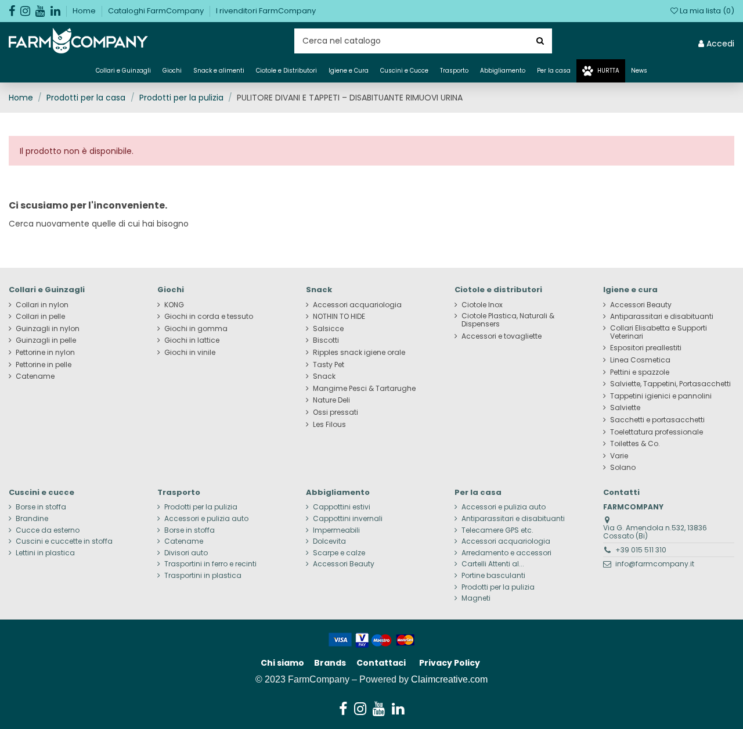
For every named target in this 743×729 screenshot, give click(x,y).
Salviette (625, 408)
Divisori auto (186, 553)
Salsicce (328, 329)
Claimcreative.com (449, 679)
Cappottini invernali (348, 519)
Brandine (32, 519)
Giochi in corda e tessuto (208, 317)
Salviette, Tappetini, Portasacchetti (670, 384)
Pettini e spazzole (639, 372)
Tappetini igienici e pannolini (661, 396)
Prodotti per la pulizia (200, 507)
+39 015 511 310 (640, 550)
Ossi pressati (335, 412)
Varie (619, 456)
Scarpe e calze (339, 553)
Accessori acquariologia (357, 305)
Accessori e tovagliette (501, 336)
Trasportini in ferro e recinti (210, 564)
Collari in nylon (42, 305)
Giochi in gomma (196, 329)
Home (85, 10)
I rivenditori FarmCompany (266, 10)
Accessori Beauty (641, 305)
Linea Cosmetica (640, 360)
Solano (623, 468)
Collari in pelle (40, 317)
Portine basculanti (493, 576)
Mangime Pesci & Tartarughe (364, 389)
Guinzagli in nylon (48, 329)
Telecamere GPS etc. (497, 530)
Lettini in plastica (45, 553)
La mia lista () (706, 10)
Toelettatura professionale (656, 432)
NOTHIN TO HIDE (339, 317)
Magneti (475, 598)
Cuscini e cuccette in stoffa (64, 541)
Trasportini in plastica (202, 576)
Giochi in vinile (189, 353)
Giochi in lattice (191, 340)
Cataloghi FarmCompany (156, 10)
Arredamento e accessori (506, 553)
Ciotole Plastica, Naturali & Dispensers (507, 320)
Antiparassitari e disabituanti (661, 317)
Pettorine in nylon (45, 353)
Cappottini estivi (341, 507)
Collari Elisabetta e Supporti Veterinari (658, 332)
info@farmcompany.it (654, 564)
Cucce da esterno (48, 530)
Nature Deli (331, 400)
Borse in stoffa (41, 507)
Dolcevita (329, 541)
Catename (35, 376)
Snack (324, 376)
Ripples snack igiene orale (359, 353)
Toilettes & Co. (635, 444)
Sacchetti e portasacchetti (657, 420)
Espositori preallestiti (645, 348)
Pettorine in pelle (43, 365)
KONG (174, 305)
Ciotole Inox (482, 305)
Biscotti (326, 340)
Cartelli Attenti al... (492, 564)
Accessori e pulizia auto (206, 519)
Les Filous (329, 425)
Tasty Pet (328, 365)
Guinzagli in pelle (46, 340)
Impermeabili (336, 530)
